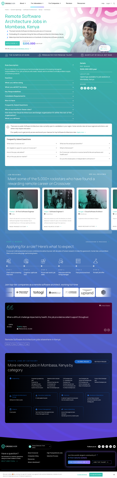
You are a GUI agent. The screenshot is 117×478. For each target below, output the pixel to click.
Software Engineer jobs (53, 382)
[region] (58, 475)
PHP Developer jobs (83, 382)
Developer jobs (66, 382)
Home (7, 9)
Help (103, 3)
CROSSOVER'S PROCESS (97, 242)
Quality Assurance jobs (37, 387)
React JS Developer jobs (84, 386)
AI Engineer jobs (51, 386)
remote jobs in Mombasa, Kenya (19, 48)
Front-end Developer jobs (69, 386)
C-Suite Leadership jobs (41, 398)
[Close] (114, 475)
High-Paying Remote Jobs (55, 453)
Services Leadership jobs (67, 400)
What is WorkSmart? (34, 462)
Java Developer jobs (83, 378)
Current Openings (16, 9)
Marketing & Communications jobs (70, 416)
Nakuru (21, 344)
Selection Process (52, 456)
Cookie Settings (82, 474)
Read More (8, 78)
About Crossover (33, 453)
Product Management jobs (42, 414)
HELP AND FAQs (8, 461)
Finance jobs (13, 412)
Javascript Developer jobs (85, 380)
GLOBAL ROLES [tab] (83, 361)
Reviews (69, 3)
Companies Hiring (33, 456)
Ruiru (14, 344)
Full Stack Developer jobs (69, 387)
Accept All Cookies (95, 474)
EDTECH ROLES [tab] (100, 361)
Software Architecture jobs (16, 400)
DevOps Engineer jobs (68, 384)
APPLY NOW (11, 43)
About (22, 3)
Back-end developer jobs (53, 387)
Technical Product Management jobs (45, 412)
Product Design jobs (36, 386)
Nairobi (8, 344)
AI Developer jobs (51, 384)
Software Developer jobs (100, 382)
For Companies (54, 3)
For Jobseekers (36, 3)
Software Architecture (30, 9)
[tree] (32, 150)
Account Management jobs (68, 412)
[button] (39, 65)
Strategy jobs (90, 402)
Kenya (40, 9)
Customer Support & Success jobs (69, 398)
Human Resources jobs (93, 398)
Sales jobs (63, 414)
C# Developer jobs (67, 378)
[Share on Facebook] (85, 88)
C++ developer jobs (67, 380)
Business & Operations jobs (94, 400)
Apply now (80, 132)
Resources (81, 3)
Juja (27, 344)
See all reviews (98, 174)
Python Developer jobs (84, 384)
